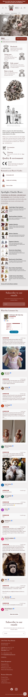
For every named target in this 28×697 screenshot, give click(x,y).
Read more (5, 345)
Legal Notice (4, 681)
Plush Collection (14, 13)
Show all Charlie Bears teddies (9, 284)
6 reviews (7, 522)
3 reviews (7, 447)
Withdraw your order (6, 667)
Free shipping (3, 39)
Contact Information (6, 682)
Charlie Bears (7, 13)
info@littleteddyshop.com (9, 654)
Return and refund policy (7, 669)
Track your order (5, 666)
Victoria (6, 509)
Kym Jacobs (7, 373)
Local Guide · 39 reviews (10, 580)
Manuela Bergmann (9, 608)
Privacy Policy (4, 677)
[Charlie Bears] (5, 20)
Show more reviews (14, 614)
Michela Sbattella (8, 446)
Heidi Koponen (8, 520)
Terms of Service (5, 679)
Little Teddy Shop (11, 694)
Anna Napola (7, 405)
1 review (6, 406)
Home (2, 13)
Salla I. (6, 579)
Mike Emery (7, 597)
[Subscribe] (23, 304)
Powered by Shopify (19, 694)
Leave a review (14, 332)
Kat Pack (6, 387)
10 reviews (7, 374)
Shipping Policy (5, 664)
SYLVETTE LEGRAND (9, 538)
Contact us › (3, 657)
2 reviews (7, 485)
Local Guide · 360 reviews (10, 598)
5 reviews (7, 497)
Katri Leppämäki (8, 496)
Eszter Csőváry (8, 484)
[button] (2, 7)
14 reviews (7, 388)
